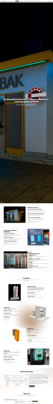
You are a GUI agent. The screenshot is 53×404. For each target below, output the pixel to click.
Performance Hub (25, 1)
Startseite (17, 1)
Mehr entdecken (32, 386)
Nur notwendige (29, 401)
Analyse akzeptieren (35, 401)
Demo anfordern (26, 107)
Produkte (20, 1)
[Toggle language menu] (50, 1)
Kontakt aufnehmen (34, 1)
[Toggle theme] (51, 1)
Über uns (29, 1)
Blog (38, 1)
